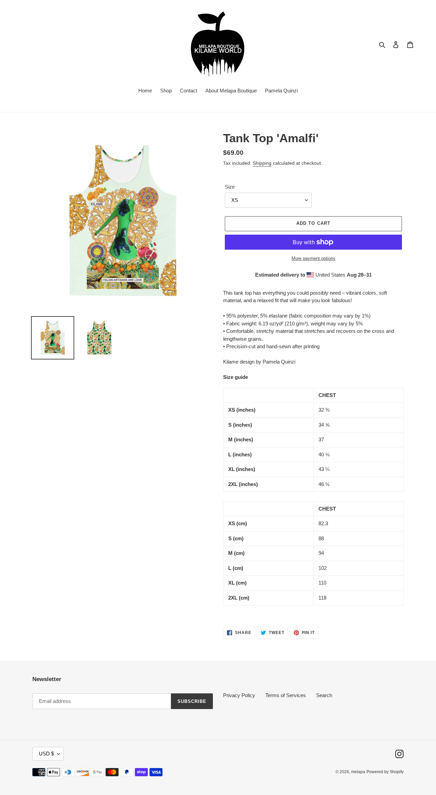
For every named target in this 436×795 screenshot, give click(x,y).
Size (230, 187)
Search (324, 695)
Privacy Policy (239, 695)
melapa (358, 771)
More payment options (314, 258)
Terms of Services (285, 695)
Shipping (262, 163)
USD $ (46, 753)
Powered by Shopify (385, 771)
